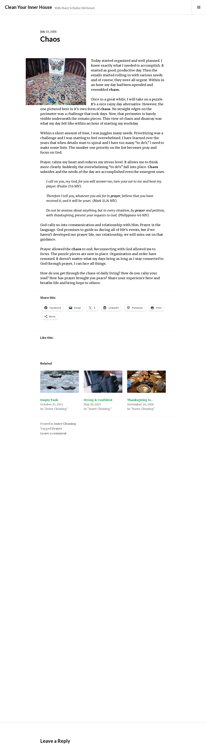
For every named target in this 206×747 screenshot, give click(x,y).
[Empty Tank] (59, 382)
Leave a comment (53, 433)
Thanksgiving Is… (140, 400)
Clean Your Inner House (28, 7)
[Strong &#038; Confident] (103, 382)
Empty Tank (49, 400)
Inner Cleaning (65, 424)
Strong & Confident (98, 400)
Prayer (57, 428)
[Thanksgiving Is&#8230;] (146, 382)
